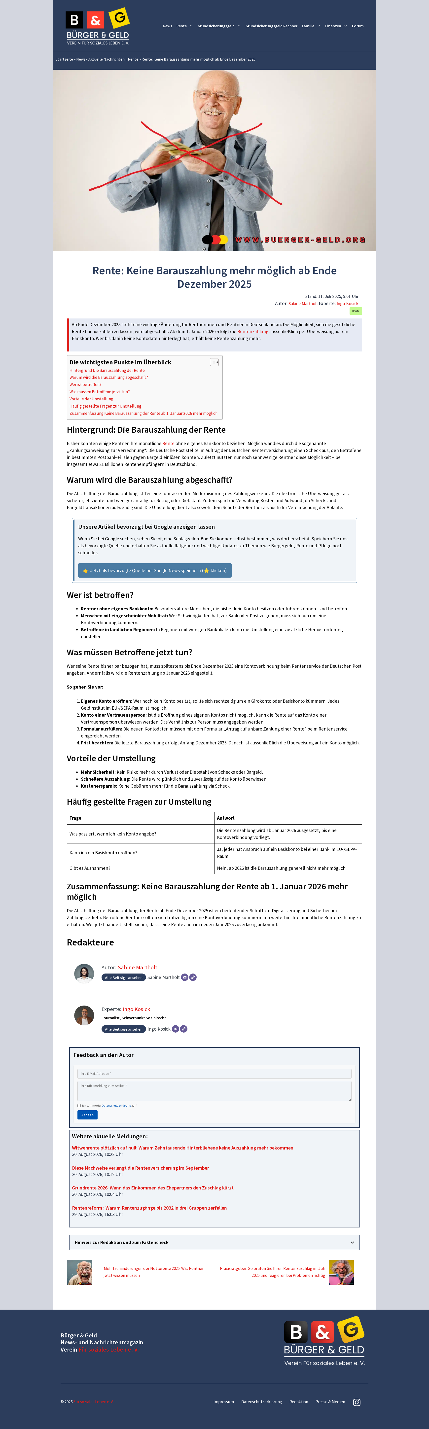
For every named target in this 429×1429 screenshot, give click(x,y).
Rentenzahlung (252, 331)
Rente (182, 25)
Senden (87, 1115)
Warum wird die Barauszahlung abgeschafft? (109, 377)
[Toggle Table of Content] (211, 362)
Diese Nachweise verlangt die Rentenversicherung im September (140, 1168)
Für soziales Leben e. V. (108, 1349)
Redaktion (298, 1401)
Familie (308, 25)
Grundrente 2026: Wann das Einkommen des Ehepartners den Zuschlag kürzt (153, 1188)
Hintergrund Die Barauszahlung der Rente (107, 370)
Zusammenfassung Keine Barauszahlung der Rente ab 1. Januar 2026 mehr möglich (143, 413)
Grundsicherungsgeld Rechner (271, 25)
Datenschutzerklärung (116, 1105)
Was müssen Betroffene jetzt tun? (100, 391)
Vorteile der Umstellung (91, 399)
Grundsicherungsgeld (216, 25)
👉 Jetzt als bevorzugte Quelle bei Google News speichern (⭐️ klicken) (155, 570)
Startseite (64, 59)
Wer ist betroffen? (86, 384)
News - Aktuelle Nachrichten (100, 59)
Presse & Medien (330, 1401)
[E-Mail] (184, 977)
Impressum (224, 1401)
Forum (358, 25)
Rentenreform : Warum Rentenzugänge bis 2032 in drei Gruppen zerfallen (149, 1208)
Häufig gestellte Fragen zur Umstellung (105, 406)
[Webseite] (193, 977)
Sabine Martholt (303, 303)
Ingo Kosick (347, 303)
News (167, 25)
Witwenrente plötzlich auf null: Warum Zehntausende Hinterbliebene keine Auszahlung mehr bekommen (182, 1148)
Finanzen (333, 25)
